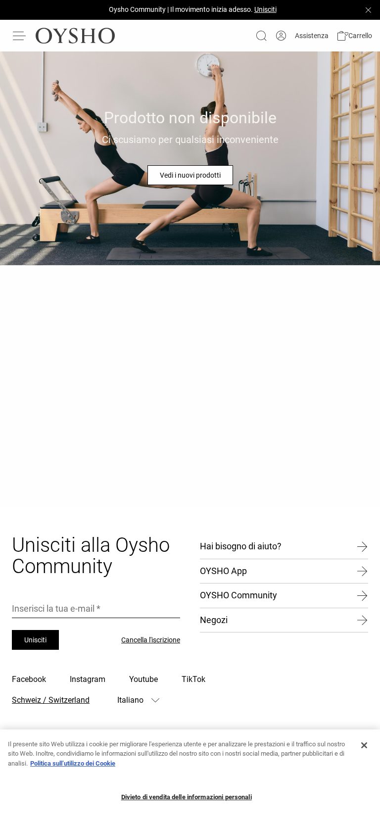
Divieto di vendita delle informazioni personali (186, 797)
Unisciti (35, 640)
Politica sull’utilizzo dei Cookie (72, 763)
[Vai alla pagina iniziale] (75, 35)
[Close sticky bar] (368, 10)
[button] (354, 36)
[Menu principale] (20, 36)
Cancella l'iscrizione (150, 640)
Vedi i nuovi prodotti (190, 175)
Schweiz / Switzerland (51, 700)
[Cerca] (261, 36)
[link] (281, 36)
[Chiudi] (364, 745)
